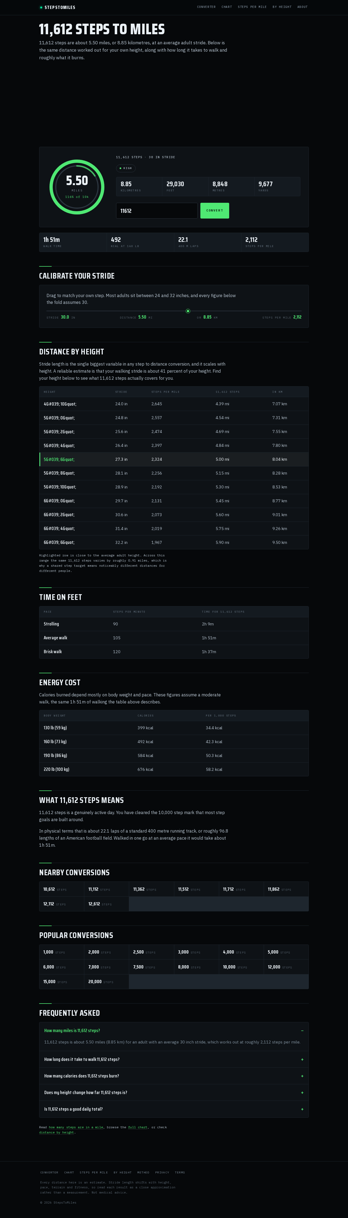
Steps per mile (252, 7)
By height (282, 7)
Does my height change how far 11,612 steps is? (85, 1092)
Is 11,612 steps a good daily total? (73, 1109)
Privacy (162, 1172)
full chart (137, 1127)
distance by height (56, 1132)
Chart (227, 7)
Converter (206, 7)
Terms (180, 1172)
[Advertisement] (174, 104)
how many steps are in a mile (76, 1127)
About (302, 7)
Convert (214, 210)
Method (143, 1172)
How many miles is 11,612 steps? (72, 1030)
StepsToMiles (60, 7)
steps (55, 889)
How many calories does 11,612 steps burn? (81, 1076)
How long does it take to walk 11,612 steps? (82, 1059)
